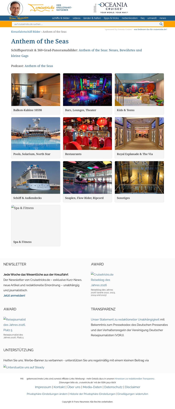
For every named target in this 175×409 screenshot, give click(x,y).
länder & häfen (92, 18)
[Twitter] (147, 7)
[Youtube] (158, 7)
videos (76, 18)
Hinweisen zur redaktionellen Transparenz (134, 379)
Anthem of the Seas (39, 66)
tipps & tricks (111, 18)
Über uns (73, 387)
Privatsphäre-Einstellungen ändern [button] (47, 393)
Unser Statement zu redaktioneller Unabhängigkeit (125, 319)
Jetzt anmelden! (14, 295)
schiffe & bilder (61, 18)
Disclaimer (132, 387)
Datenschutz (113, 387)
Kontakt (59, 387)
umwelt (152, 18)
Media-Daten (92, 387)
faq (142, 18)
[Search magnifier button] (161, 24)
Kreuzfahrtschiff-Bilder (25, 31)
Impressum (43, 387)
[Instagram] (152, 7)
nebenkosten (130, 18)
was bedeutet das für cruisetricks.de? (150, 29)
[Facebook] (163, 7)
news (163, 18)
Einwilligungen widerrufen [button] (132, 393)
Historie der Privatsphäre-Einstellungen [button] (93, 393)
